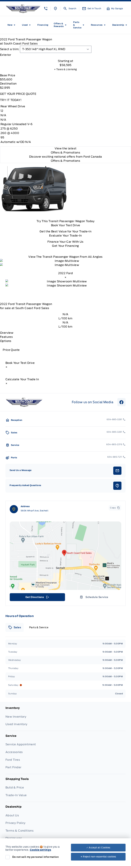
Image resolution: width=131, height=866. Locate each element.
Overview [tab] (6, 332)
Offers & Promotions (65, 160)
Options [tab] (5, 341)
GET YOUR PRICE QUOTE (18, 93)
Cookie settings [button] (40, 849)
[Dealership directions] (65, 555)
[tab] (65, 55)
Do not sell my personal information (35, 857)
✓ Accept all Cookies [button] (98, 847)
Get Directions (37, 598)
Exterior (5, 54)
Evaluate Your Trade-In (65, 235)
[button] (45, 9)
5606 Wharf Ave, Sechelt (34, 510)
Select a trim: (9, 49)
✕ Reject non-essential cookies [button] (98, 856)
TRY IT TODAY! (10, 100)
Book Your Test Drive (65, 225)
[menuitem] (12, 25)
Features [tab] (6, 337)
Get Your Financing (65, 245)
